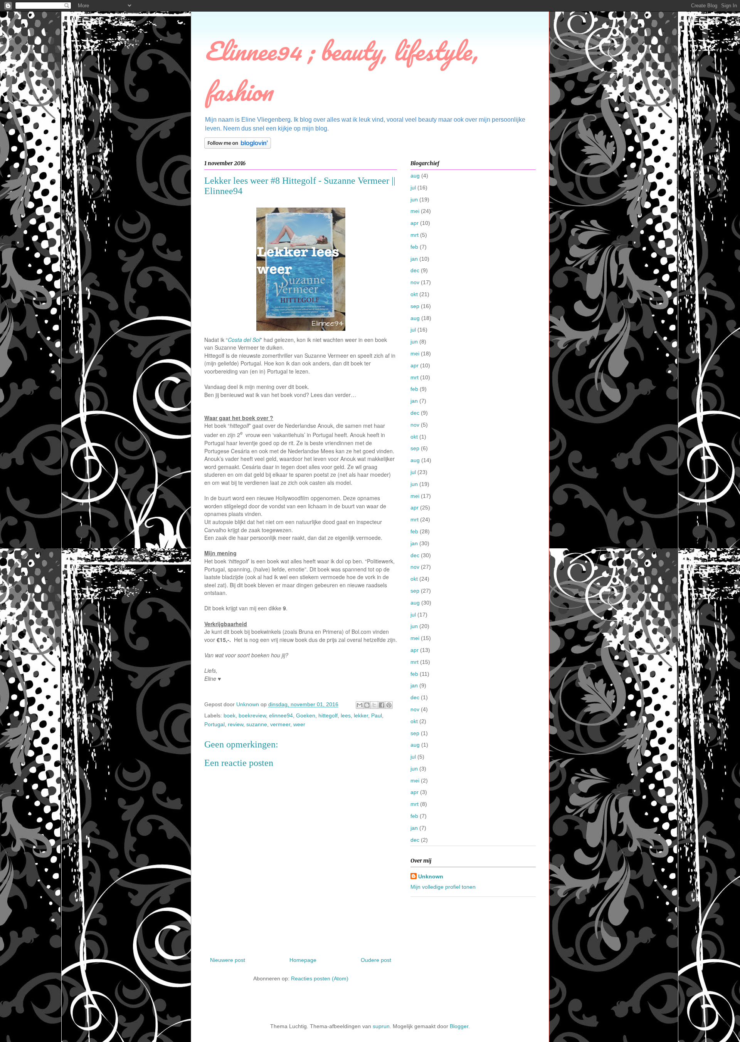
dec (414, 270)
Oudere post (376, 960)
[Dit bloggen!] (367, 705)
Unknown (430, 876)
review (235, 724)
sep (414, 306)
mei (414, 211)
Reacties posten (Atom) (319, 978)
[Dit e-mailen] (359, 705)
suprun (381, 1026)
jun (414, 199)
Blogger (459, 1026)
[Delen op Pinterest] (389, 705)
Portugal (214, 724)
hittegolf (328, 715)
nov (414, 282)
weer (299, 724)
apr (414, 223)
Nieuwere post (227, 960)
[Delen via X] (374, 705)
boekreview (252, 715)
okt (414, 294)
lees (346, 715)
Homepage (302, 960)
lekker (361, 715)
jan (414, 259)
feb (414, 247)
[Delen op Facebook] (381, 705)
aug (415, 176)
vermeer (280, 724)
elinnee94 (281, 715)
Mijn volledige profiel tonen (443, 887)
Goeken (305, 715)
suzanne (256, 724)
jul (413, 187)
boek (229, 715)
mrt (414, 235)
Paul (376, 715)
